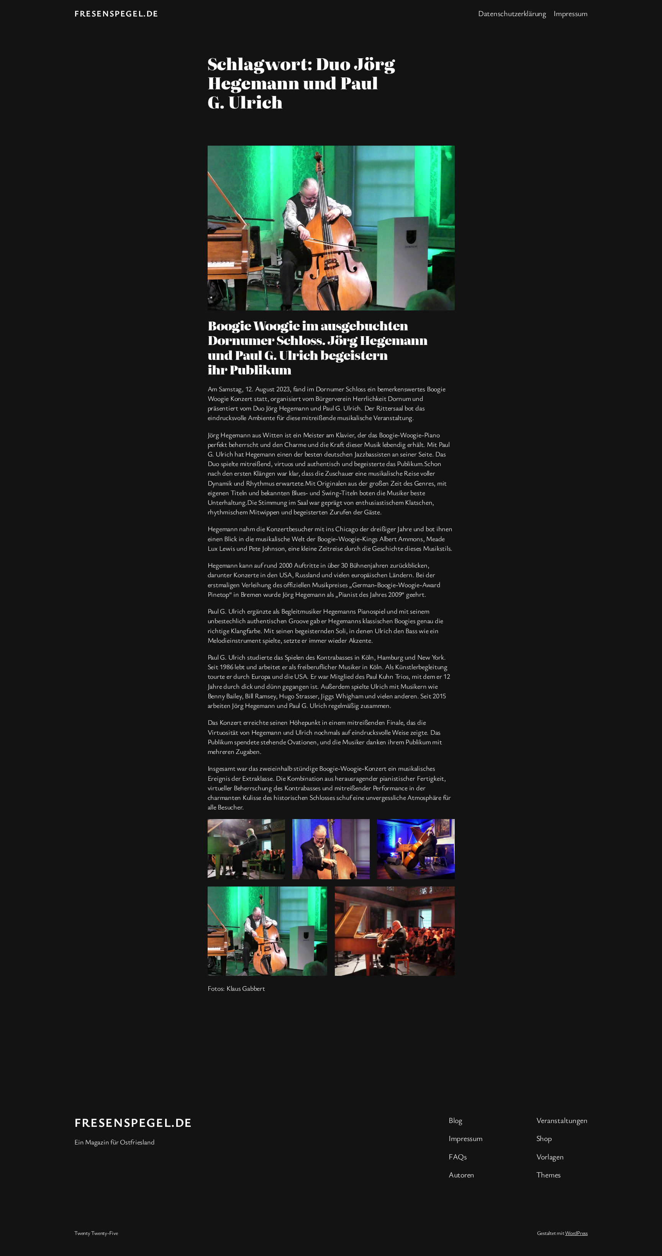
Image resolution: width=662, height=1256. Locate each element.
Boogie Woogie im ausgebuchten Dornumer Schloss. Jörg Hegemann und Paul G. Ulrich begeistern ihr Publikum (318, 347)
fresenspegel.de (116, 13)
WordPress (576, 1232)
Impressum (571, 13)
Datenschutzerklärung (512, 13)
